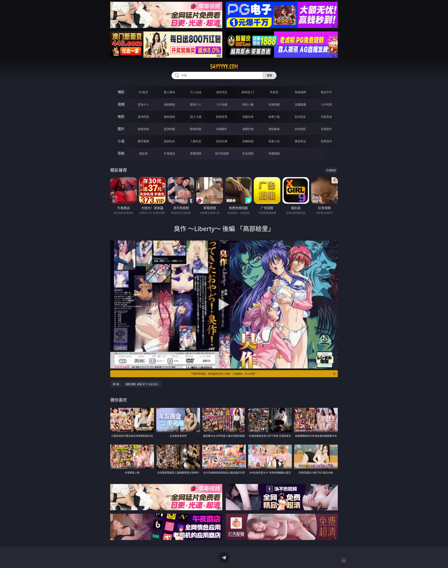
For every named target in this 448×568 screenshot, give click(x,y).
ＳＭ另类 (326, 104)
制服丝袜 (248, 117)
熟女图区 (300, 129)
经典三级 (274, 117)
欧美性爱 (221, 117)
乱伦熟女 (300, 117)
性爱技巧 (326, 141)
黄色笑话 (300, 141)
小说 (121, 141)
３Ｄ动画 (221, 104)
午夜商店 (169, 153)
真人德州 (169, 92)
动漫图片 (221, 129)
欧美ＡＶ (195, 104)
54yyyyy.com (224, 66)
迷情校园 (248, 141)
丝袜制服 (274, 104)
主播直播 (300, 104)
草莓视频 (195, 153)
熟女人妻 (248, 104)
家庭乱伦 (169, 141)
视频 (121, 104)
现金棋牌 (300, 92)
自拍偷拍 (169, 104)
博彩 (121, 92)
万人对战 (195, 92)
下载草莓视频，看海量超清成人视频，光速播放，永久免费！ (224, 373)
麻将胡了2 (247, 92)
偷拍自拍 (169, 117)
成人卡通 (195, 117)
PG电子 (143, 92)
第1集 (116, 384)
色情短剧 (274, 153)
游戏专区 (221, 92)
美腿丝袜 (248, 129)
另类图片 (326, 129)
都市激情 (143, 141)
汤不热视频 (222, 153)
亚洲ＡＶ (143, 104)
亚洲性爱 (143, 117)
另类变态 (326, 117)
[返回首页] (344, 560)
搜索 (269, 75)
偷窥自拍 (143, 129)
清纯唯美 (274, 129)
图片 (121, 129)
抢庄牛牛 (326, 92)
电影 (121, 116)
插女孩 (143, 153)
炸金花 (274, 92)
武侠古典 (221, 141)
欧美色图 (195, 129)
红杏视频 (248, 153)
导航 (121, 153)
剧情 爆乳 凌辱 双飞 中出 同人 (142, 384)
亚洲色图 (169, 129)
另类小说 (274, 141)
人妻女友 (195, 141)
